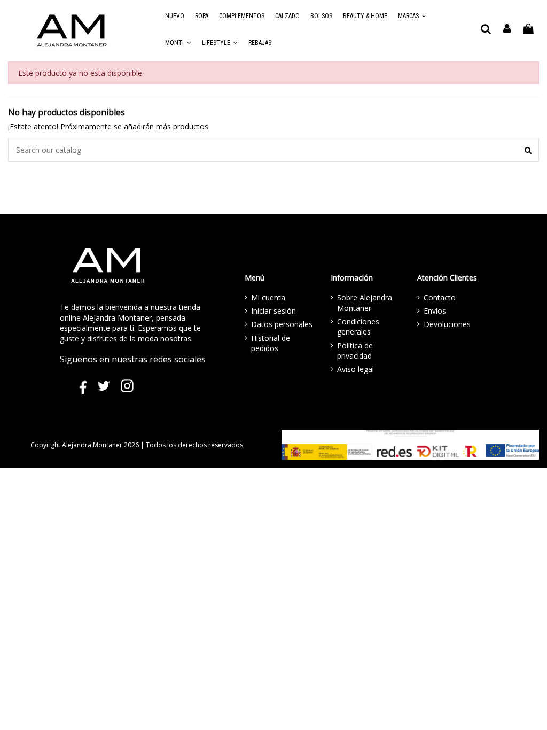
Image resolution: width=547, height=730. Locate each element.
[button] (412, 16)
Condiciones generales (358, 326)
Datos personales (281, 324)
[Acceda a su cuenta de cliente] (507, 29)
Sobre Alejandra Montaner (364, 302)
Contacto (440, 297)
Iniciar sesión (273, 311)
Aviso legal (355, 369)
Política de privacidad (355, 350)
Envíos (435, 311)
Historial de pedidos (270, 343)
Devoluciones (447, 324)
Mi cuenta (268, 297)
